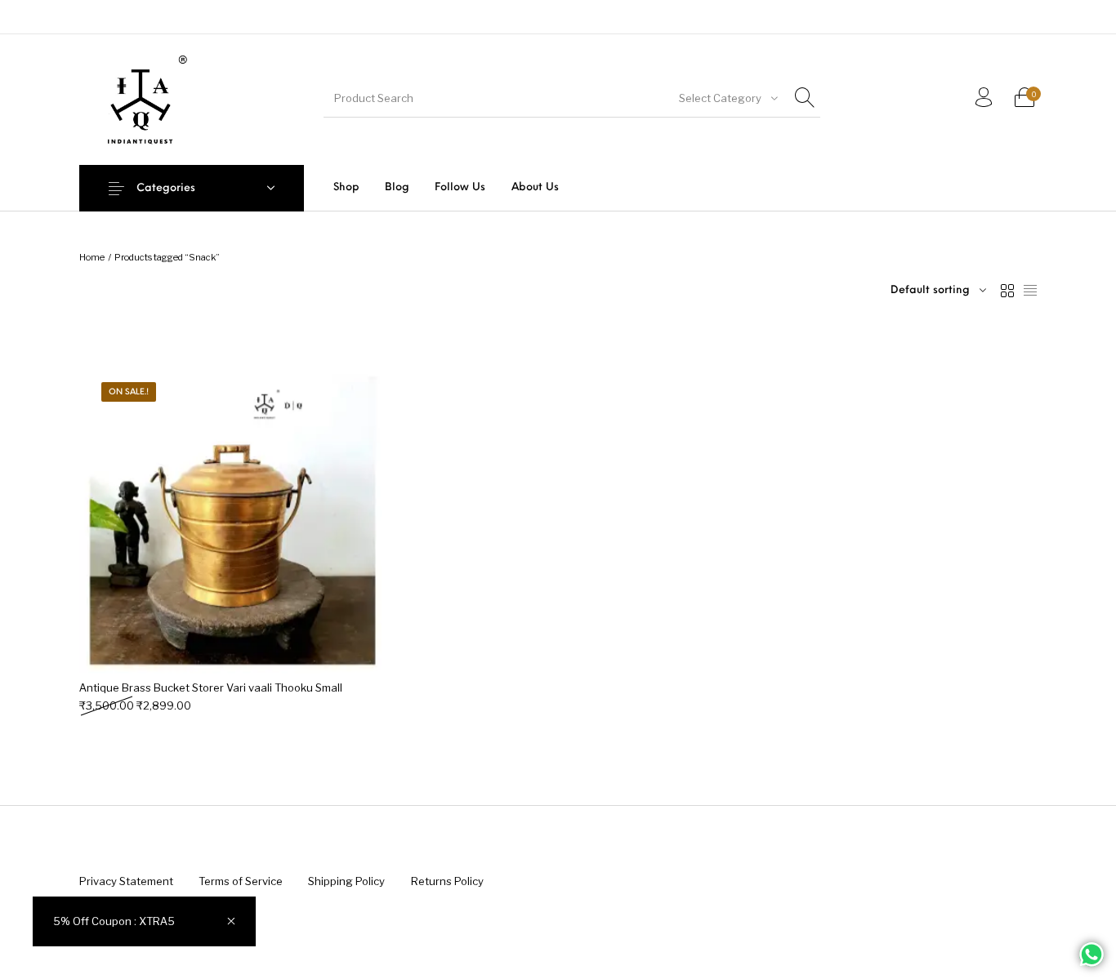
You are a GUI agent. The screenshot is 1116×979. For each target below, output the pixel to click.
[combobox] (727, 98)
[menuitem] (346, 187)
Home (92, 257)
